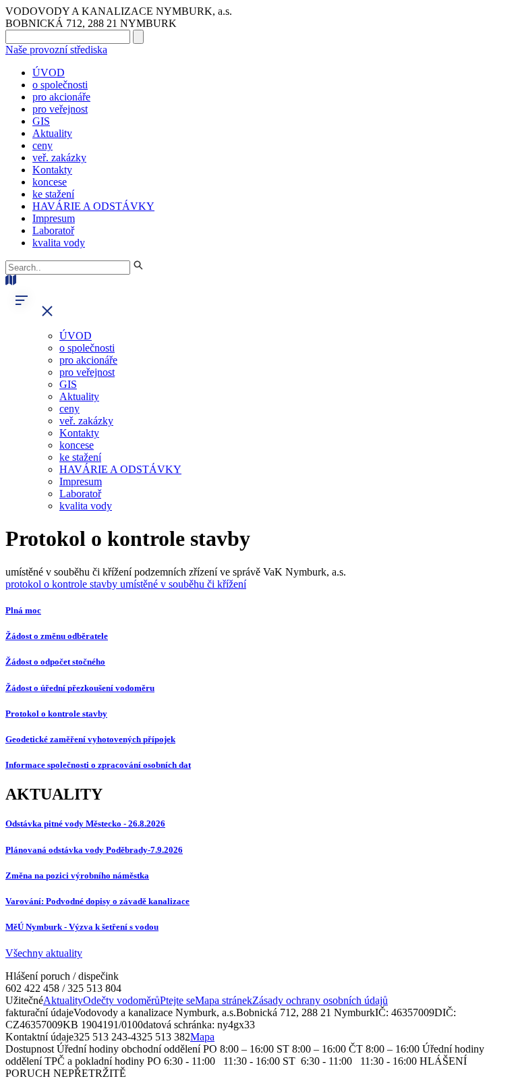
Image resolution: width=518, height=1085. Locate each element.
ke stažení (53, 194)
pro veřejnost (60, 109)
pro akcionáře (61, 97)
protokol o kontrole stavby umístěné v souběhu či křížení (125, 584)
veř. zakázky (59, 157)
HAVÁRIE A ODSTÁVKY (93, 206)
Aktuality (52, 133)
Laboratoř (53, 230)
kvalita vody (58, 242)
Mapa (202, 1036)
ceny (42, 145)
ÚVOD (48, 72)
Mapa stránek (223, 1000)
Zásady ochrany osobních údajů (320, 1000)
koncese (49, 182)
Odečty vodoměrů (121, 1000)
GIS (41, 121)
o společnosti (60, 84)
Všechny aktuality (43, 953)
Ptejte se (177, 1000)
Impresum (53, 218)
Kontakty (52, 169)
